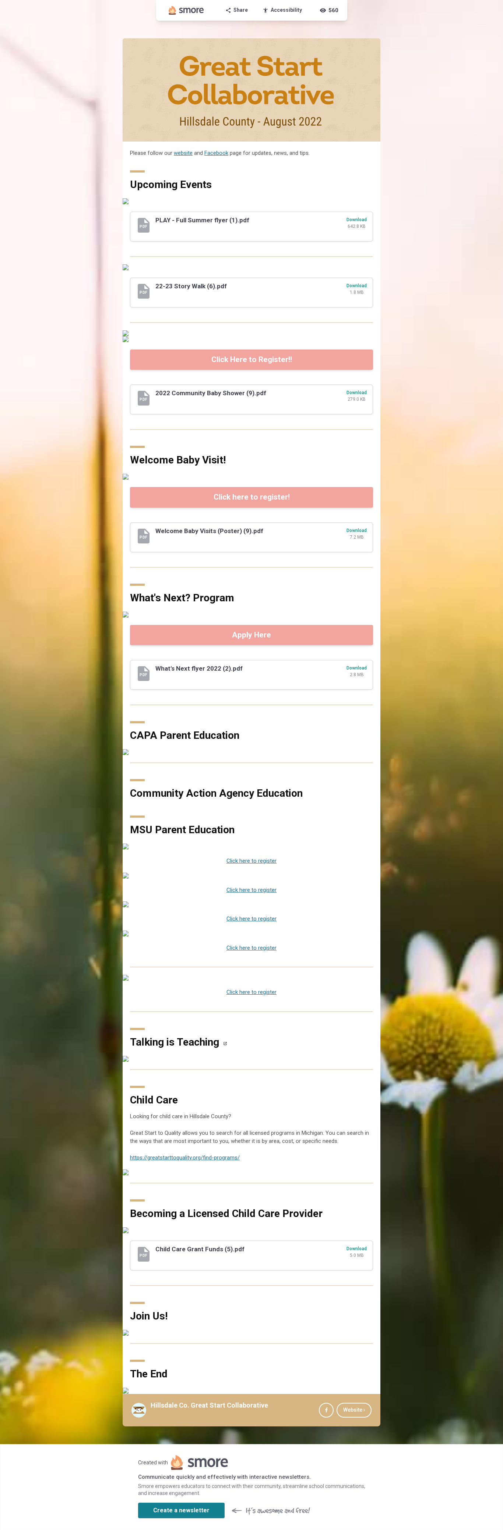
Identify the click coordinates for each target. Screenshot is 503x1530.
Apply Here (251, 634)
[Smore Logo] (186, 10)
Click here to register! (252, 497)
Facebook (216, 153)
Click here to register (251, 861)
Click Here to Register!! (251, 359)
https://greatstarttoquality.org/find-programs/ (185, 1157)
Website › (354, 1410)
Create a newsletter (181, 1510)
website (183, 153)
